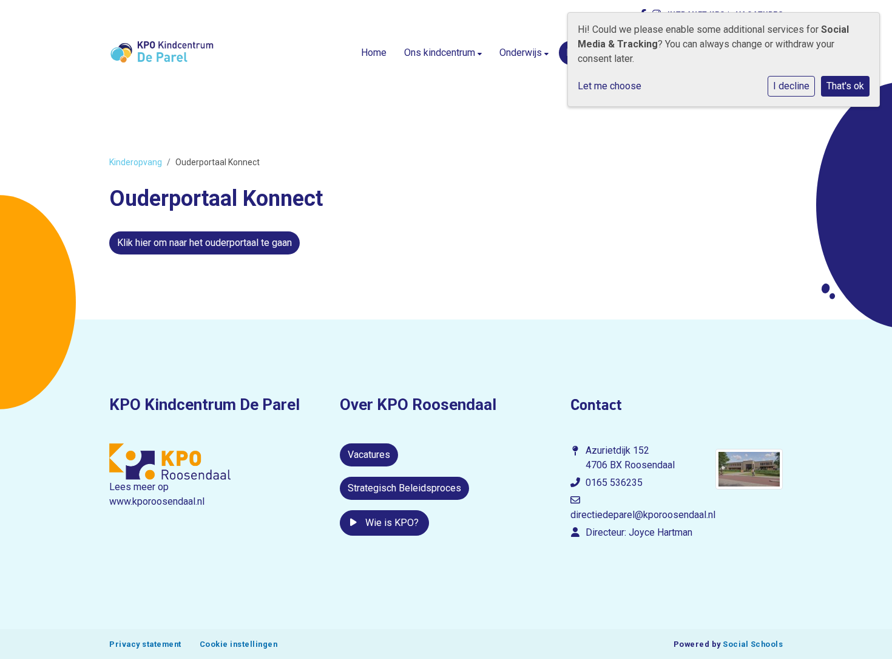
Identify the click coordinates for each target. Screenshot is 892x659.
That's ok (845, 86)
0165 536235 (614, 482)
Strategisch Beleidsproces (404, 488)
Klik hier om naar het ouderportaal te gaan (204, 242)
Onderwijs (521, 52)
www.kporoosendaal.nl (156, 501)
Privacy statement (145, 644)
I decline (791, 86)
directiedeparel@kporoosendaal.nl (642, 515)
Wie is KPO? (391, 522)
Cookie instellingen (239, 644)
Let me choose (609, 86)
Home (374, 52)
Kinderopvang (135, 162)
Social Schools (753, 644)
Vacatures (369, 454)
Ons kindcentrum (441, 52)
